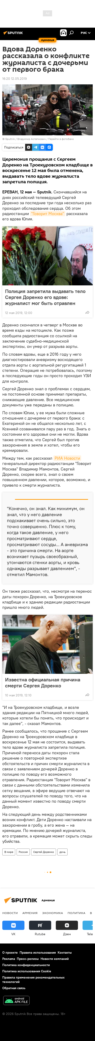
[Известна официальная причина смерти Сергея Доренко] (47, 644)
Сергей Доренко (43, 852)
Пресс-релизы (28, 959)
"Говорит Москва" (47, 213)
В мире (8, 852)
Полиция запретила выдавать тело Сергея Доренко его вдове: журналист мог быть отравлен (45, 297)
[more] (87, 312)
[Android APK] (16, 1001)
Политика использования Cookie (26, 971)
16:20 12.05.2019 (14, 79)
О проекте (10, 952)
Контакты (65, 952)
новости (10, 913)
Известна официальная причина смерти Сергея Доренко (42, 683)
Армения (30, 913)
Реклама (8, 959)
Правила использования (38, 952)
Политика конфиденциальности (26, 965)
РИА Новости (67, 458)
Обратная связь (13, 988)
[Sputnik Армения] (13, 35)
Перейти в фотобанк (61, 139)
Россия (23, 852)
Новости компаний (55, 959)
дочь (62, 852)
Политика (76, 913)
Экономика (52, 913)
